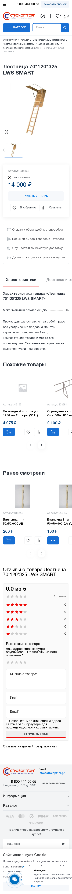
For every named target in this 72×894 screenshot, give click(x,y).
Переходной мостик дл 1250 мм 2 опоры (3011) (20, 413)
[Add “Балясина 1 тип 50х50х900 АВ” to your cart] (9, 540)
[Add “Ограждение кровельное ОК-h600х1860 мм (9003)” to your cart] (53, 432)
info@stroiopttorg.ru (52, 773)
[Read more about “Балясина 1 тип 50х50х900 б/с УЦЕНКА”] (53, 540)
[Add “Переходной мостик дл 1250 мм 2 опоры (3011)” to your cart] (9, 432)
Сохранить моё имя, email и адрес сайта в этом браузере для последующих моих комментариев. (33, 724)
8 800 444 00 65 (23, 781)
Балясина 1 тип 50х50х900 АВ (14, 521)
